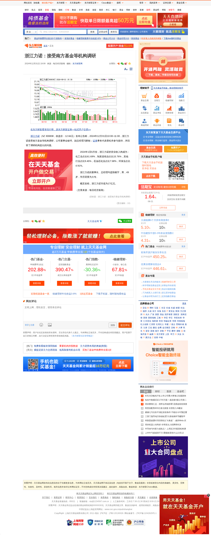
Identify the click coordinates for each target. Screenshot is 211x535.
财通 (178, 308)
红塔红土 (160, 324)
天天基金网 (93, 221)
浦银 (178, 331)
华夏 (167, 324)
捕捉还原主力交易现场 (45, 350)
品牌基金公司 (147, 303)
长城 (168, 308)
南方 (157, 331)
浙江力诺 (35, 136)
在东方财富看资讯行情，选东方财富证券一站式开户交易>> (60, 129)
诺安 (148, 331)
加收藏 (36, 3)
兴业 (179, 334)
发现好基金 (69, 38)
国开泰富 (169, 314)
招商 (156, 337)
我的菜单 (153, 3)
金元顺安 (166, 327)
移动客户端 (47, 3)
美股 (88, 10)
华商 (174, 321)
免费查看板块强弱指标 (45, 346)
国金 (162, 314)
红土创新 (144, 324)
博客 (164, 10)
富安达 (172, 311)
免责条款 (104, 497)
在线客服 (153, 497)
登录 (27, 325)
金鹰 (160, 327)
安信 (145, 308)
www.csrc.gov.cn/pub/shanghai (118, 509)
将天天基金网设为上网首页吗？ (90, 493)
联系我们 (81, 497)
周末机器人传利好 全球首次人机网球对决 (163, 424)
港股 (94, 10)
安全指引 (93, 497)
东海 (159, 311)
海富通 (155, 321)
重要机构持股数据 (68, 346)
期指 (54, 10)
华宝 (171, 318)
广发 (152, 314)
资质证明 (58, 497)
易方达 (148, 337)
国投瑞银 (152, 318)
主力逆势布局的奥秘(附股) (93, 346)
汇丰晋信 (147, 321)
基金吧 (156, 10)
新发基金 (135, 38)
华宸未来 (178, 318)
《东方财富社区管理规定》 (82, 336)
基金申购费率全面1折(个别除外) (48, 38)
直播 (142, 10)
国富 (157, 314)
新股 (47, 10)
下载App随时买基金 (172, 38)
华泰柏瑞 (181, 321)
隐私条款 (116, 497)
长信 (182, 308)
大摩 (180, 327)
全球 (81, 10)
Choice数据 (106, 3)
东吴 (164, 311)
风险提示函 (129, 497)
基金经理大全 (123, 38)
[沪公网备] (135, 522)
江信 (150, 327)
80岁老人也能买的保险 (151, 38)
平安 (169, 331)
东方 (154, 311)
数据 (74, 10)
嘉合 (173, 324)
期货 (101, 10)
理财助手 (144, 88)
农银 (162, 331)
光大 (148, 314)
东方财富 (61, 3)
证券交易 (167, 3)
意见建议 (142, 497)
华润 (161, 321)
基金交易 (180, 3)
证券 (95, 140)
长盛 (173, 308)
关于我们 (46, 497)
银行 (115, 10)
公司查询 (144, 32)
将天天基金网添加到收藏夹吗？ (121, 493)
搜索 (179, 10)
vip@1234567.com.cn (99, 501)
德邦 (145, 311)
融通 (151, 334)
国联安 (176, 314)
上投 (167, 334)
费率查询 (134, 32)
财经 (27, 10)
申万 (172, 334)
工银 (159, 318)
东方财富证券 (90, 3)
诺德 (152, 331)
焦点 (33, 10)
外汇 (108, 10)
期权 (60, 10)
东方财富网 (77, 63)
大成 (149, 311)
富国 (177, 311)
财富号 (172, 10)
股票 (40, 10)
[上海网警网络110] (75, 522)
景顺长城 (180, 324)
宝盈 (156, 308)
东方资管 (160, 334)
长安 (163, 308)
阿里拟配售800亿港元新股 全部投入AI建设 (163, 408)
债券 (135, 10)
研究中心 (69, 497)
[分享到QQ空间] (129, 63)
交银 (173, 327)
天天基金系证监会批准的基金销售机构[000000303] (80, 505)
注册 (32, 325)
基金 (121, 10)
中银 (161, 337)
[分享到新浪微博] (125, 63)
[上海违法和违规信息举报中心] (115, 522)
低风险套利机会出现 (69, 350)
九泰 (145, 327)
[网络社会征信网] (95, 522)
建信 (155, 327)
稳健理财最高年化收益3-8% (88, 38)
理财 (128, 10)
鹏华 (174, 331)
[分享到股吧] (118, 63)
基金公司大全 (109, 38)
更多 (184, 303)
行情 (67, 10)
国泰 (145, 318)
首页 (45, 46)
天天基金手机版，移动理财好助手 (168, 88)
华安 (166, 318)
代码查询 (124, 32)
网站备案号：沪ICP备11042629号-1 (140, 513)
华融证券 (167, 321)
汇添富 (152, 324)
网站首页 (28, 3)
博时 (151, 308)
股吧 (148, 10)
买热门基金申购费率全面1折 (96, 350)
